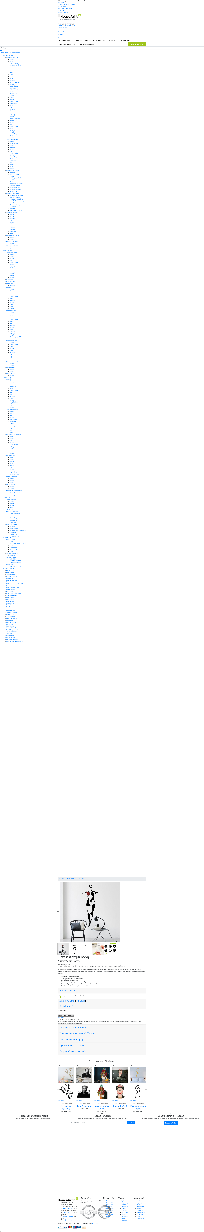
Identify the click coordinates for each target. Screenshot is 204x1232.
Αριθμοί (12, 216)
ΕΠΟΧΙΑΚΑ (9, 564)
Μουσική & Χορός (15, 205)
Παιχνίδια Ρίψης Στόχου (16, 199)
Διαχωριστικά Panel (12, 409)
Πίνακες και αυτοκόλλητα (13, 362)
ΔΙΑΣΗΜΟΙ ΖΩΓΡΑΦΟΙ (86, 44)
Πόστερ (8, 287)
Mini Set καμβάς (10, 367)
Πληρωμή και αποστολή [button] (72, 1051)
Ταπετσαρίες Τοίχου (11, 252)
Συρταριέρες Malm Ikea (16, 183)
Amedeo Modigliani (11, 612)
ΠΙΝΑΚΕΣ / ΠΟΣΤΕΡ (9, 281)
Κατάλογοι (109, 1206)
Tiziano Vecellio (10, 616)
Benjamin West (10, 610)
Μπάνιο (12, 507)
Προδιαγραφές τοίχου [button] (71, 1045)
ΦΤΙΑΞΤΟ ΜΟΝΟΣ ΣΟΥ (137, 44)
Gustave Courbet (11, 620)
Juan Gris (9, 633)
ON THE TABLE (11, 557)
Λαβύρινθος (13, 206)
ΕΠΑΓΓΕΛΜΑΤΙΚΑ (123, 40)
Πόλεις (11, 74)
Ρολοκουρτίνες (10, 455)
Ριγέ (11, 430)
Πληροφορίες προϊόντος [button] (73, 1027)
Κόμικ (11, 128)
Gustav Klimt (10, 570)
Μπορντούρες (10, 279)
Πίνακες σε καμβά (11, 310)
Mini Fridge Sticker (15, 118)
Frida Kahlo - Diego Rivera (14, 593)
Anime (11, 61)
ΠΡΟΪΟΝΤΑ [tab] (4, 53)
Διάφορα (12, 84)
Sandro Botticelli (11, 628)
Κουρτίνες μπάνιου (11, 476)
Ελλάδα (12, 97)
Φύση (11, 107)
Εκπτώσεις (13, 526)
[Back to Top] (0, 1231)
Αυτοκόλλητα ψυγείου (12, 115)
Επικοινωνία (109, 1208)
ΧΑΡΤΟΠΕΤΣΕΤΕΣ (15, 563)
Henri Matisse (10, 599)
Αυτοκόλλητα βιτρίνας (12, 511)
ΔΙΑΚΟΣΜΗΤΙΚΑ (8, 538)
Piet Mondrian (10, 603)
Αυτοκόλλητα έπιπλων (12, 170)
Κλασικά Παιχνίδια (15, 197)
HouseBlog (109, 1204)
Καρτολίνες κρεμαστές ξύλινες (18, 530)
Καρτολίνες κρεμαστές (12, 524)
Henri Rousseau (11, 622)
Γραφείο (12, 503)
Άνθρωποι (12, 331)
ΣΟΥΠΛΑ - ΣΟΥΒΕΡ (15, 561)
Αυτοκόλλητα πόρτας (12, 139)
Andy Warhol (10, 601)
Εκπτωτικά (13, 515)
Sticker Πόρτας (14, 143)
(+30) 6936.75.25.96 (67, 1216)
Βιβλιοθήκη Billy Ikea (15, 189)
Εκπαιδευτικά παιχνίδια (16, 195)
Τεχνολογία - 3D (14, 272)
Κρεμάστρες (13, 88)
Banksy (12, 76)
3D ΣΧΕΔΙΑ (112, 40)
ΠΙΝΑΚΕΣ (87, 40)
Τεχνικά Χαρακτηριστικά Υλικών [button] (77, 1033)
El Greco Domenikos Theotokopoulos (17, 584)
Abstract (12, 413)
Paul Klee (9, 607)
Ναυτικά (12, 67)
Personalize (13, 496)
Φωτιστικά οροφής (11, 484)
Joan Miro (9, 608)
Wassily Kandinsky (11, 595)
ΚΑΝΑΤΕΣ (13, 559)
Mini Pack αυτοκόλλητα (12, 235)
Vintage (12, 111)
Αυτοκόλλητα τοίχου (12, 57)
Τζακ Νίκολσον (84, 1106)
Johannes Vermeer (11, 631)
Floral (11, 415)
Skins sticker (13, 249)
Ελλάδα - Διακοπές (15, 390)
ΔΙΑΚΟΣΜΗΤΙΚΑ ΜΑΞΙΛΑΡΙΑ (18, 543)
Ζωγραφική (13, 109)
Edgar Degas (10, 614)
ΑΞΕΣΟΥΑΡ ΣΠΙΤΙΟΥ (99, 40)
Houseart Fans (110, 1203)
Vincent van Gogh (11, 574)
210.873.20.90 (62, 26)
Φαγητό (12, 132)
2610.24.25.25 (71, 26)
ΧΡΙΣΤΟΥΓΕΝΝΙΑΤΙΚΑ (16, 566)
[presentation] (58, 1089)
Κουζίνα (12, 505)
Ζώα (11, 70)
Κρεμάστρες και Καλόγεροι (13, 434)
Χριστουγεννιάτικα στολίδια (14, 490)
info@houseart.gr (67, 1220)
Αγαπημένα (140, 1214)
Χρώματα (12, 218)
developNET (95, 1223)
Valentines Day (14, 519)
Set (10, 494)
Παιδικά (12, 59)
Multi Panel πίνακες (11, 340)
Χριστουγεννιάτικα (15, 492)
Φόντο (11, 398)
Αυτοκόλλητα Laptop (12, 245)
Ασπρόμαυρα (13, 419)
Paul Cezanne (10, 582)
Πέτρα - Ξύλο (13, 427)
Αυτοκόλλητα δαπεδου (12, 193)
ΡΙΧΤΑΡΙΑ (12, 555)
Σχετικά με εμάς (110, 1201)
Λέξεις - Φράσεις (11, 499)
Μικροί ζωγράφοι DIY (16, 337)
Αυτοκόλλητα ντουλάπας (13, 90)
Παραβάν (9, 379)
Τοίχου (11, 226)
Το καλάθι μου (141, 1212)
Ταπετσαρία (13, 231)
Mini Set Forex (10, 373)
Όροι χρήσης (125, 1212)
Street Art (12, 333)
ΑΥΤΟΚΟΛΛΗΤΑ (64, 40)
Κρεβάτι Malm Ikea (15, 187)
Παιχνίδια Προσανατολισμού (18, 201)
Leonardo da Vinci (11, 576)
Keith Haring (9, 605)
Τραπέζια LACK (14, 191)
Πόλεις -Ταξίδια (14, 444)
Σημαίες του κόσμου (15, 474)
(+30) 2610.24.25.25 (68, 1212)
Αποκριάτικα (13, 520)
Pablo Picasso (10, 589)
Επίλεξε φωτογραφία (12, 639)
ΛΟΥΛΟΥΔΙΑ (13, 549)
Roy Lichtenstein (11, 597)
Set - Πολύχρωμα (14, 174)
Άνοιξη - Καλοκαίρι (15, 513)
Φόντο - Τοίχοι (14, 103)
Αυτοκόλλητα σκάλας (12, 212)
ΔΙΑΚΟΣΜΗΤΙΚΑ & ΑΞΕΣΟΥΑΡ (68, 44)
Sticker (11, 247)
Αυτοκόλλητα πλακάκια (12, 224)
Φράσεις (12, 69)
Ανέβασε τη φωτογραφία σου (14, 641)
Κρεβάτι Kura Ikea (15, 185)
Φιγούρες (12, 80)
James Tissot (10, 624)
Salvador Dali (10, 578)
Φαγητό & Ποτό (14, 402)
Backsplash (13, 229)
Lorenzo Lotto (10, 635)
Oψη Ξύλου (13, 180)
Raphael (8, 586)
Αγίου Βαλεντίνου (14, 536)
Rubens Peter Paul (11, 580)
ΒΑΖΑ (11, 545)
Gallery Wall (9, 283)
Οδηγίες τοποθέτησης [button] (71, 1039)
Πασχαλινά (13, 522)
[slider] (60, 997)
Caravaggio (9, 591)
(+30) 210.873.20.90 (68, 1208)
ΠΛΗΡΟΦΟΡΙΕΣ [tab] (15, 53)
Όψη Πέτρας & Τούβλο (16, 178)
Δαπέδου (12, 227)
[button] (71, 990)
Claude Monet (10, 572)
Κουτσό (12, 203)
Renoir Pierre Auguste (12, 587)
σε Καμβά (12, 285)
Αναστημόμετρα (14, 63)
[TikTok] (102, 760)
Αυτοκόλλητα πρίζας (12, 241)
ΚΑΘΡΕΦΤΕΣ (14, 547)
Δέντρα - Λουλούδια (15, 65)
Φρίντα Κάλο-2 (120, 1106)
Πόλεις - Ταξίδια (14, 101)
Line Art (12, 92)
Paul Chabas (10, 626)
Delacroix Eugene (11, 618)
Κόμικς (11, 78)
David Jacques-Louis (12, 630)
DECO (11, 541)
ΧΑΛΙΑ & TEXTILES (12, 553)
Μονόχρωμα (13, 93)
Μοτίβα (12, 136)
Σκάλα (11, 233)
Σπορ (11, 72)
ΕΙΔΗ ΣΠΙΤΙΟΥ (10, 540)
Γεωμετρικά (13, 421)
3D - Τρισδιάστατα (15, 82)
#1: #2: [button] (72, 1001)
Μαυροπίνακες (14, 86)
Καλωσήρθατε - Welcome (17, 210)
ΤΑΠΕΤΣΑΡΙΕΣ (76, 40)
